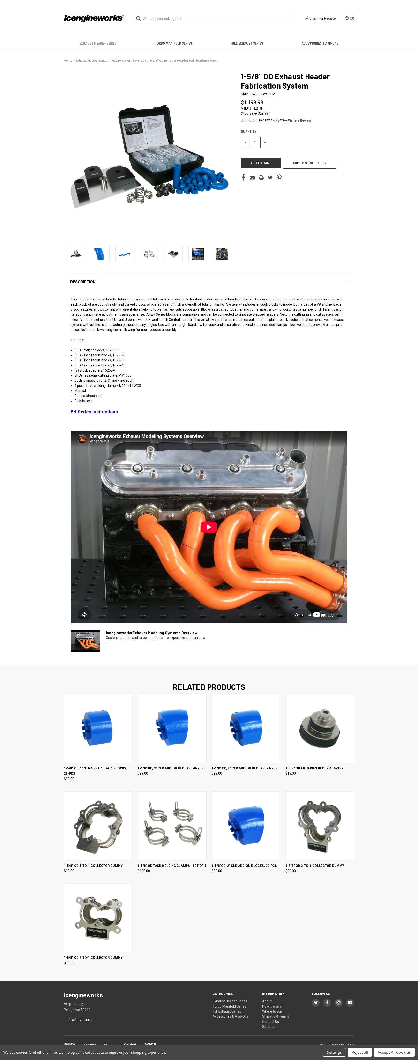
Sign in (314, 18)
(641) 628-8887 (80, 1020)
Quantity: (249, 132)
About (267, 1001)
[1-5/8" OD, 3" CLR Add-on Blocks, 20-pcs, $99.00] (172, 728)
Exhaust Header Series (98, 43)
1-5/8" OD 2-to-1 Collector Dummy (93, 957)
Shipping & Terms (275, 1016)
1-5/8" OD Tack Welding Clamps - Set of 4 (172, 866)
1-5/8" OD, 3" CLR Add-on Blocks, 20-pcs (171, 768)
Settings (334, 1052)
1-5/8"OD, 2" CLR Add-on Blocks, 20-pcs (244, 866)
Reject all (360, 1052)
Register (330, 18)
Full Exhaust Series (246, 43)
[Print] (261, 177)
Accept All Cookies (394, 1052)
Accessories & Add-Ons (320, 43)
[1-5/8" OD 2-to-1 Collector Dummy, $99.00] (98, 917)
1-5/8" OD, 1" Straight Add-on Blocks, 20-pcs (95, 771)
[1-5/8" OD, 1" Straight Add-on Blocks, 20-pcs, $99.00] (98, 728)
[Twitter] (270, 177)
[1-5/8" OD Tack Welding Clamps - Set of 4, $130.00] (172, 825)
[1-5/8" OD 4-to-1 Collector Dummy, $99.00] (98, 825)
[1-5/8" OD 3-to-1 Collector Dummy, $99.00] (319, 825)
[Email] (252, 177)
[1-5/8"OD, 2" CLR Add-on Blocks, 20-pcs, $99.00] (246, 825)
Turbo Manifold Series (173, 43)
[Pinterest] (279, 177)
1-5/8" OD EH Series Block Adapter (314, 768)
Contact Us (270, 1021)
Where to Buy (272, 1011)
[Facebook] (243, 177)
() (351, 18)
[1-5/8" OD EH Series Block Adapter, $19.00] (319, 728)
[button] (297, 120)
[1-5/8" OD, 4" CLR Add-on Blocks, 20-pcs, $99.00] (246, 728)
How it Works (272, 1006)
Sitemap (268, 1027)
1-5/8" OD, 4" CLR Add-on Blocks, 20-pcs (245, 768)
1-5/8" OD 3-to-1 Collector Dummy (314, 866)
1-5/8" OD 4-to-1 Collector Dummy (93, 866)
